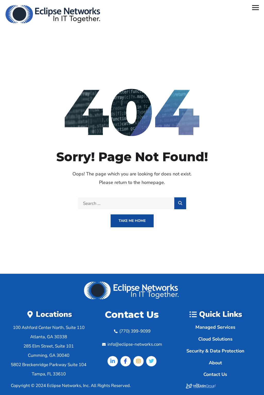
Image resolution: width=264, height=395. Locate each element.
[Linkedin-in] (113, 361)
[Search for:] (132, 203)
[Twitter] (151, 361)
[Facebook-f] (125, 361)
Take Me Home (132, 220)
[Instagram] (138, 361)
